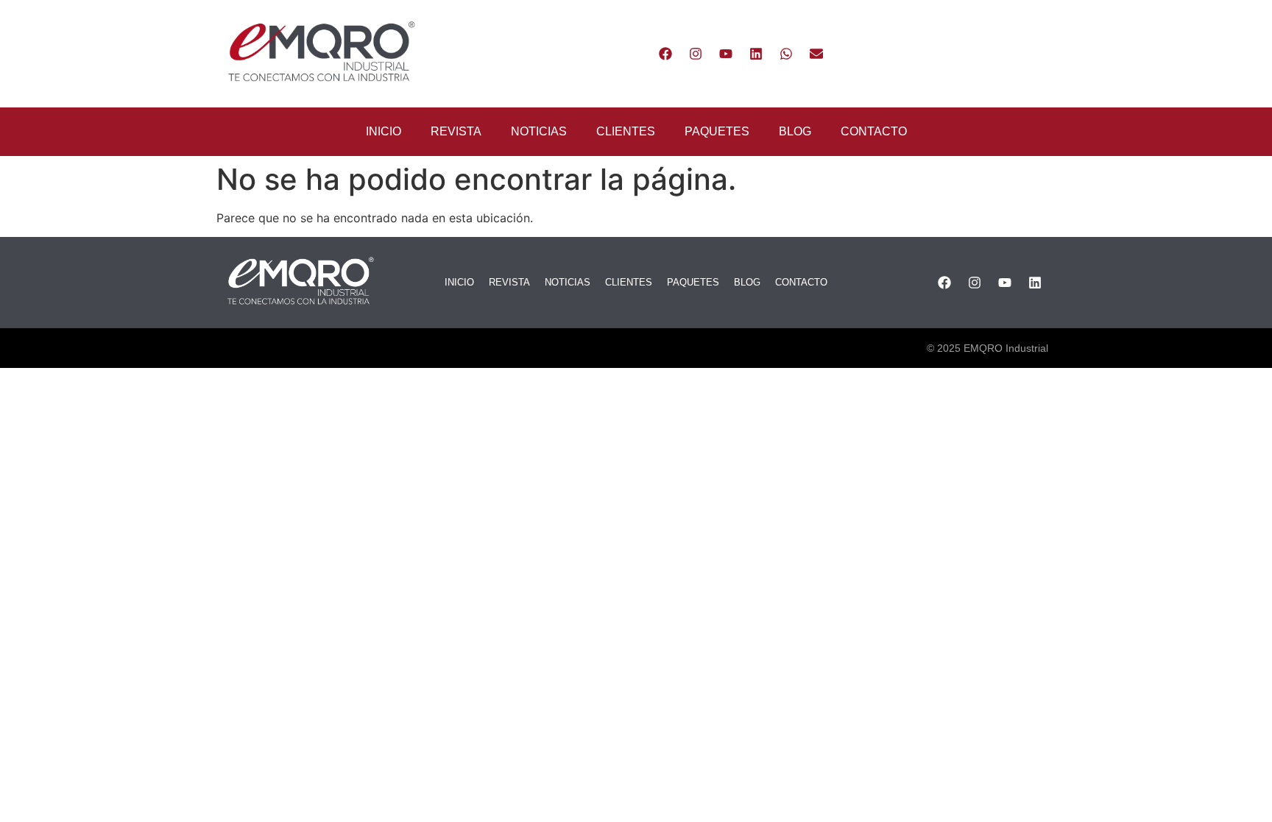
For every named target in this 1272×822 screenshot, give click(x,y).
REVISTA (456, 131)
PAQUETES (717, 131)
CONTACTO (874, 131)
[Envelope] (816, 53)
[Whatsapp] (786, 53)
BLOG (795, 131)
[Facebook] (665, 53)
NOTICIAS (539, 131)
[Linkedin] (756, 53)
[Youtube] (726, 53)
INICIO (383, 131)
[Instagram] (695, 53)
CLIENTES (625, 131)
